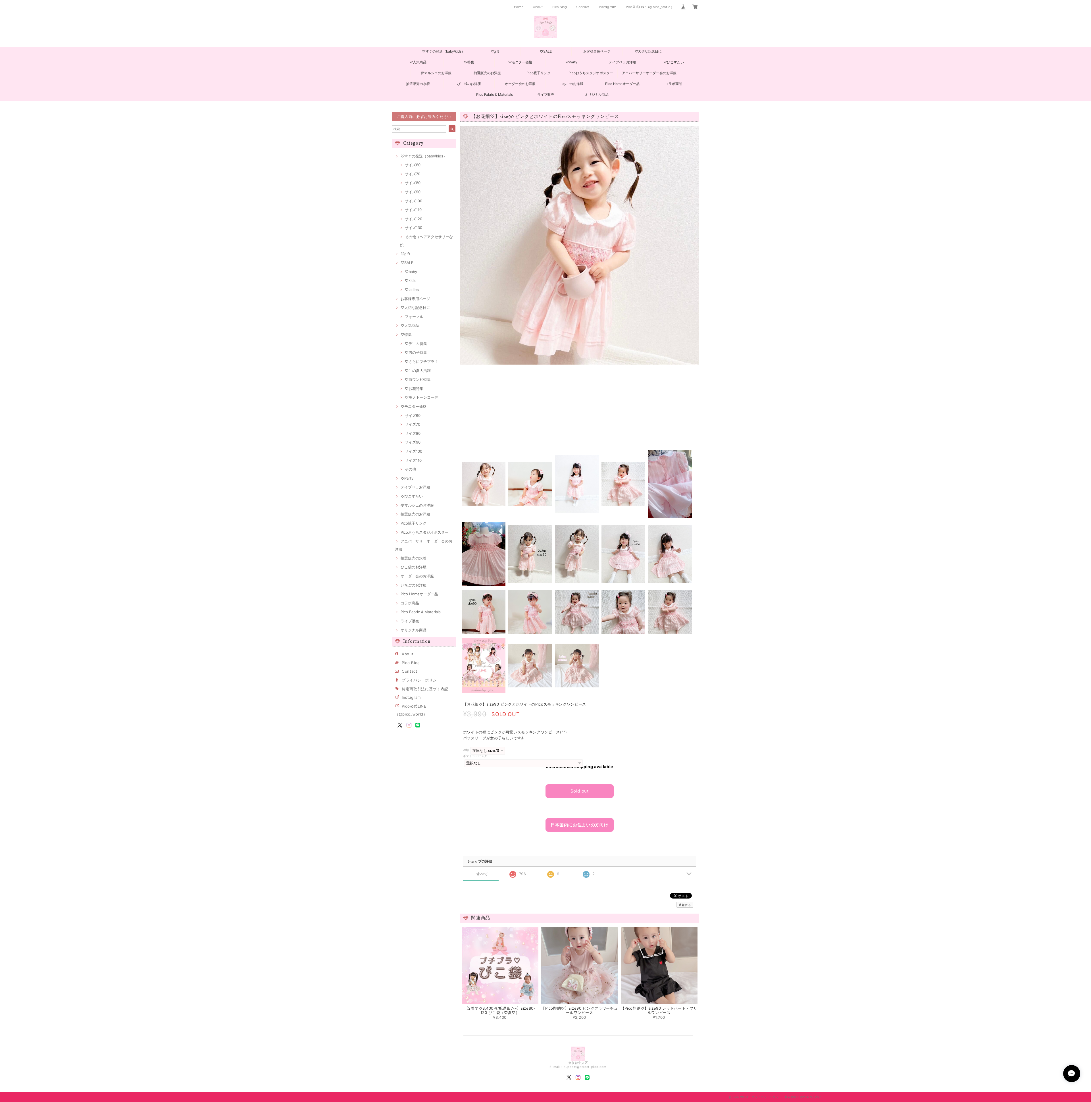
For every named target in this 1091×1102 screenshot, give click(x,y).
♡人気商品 (417, 62)
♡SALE (546, 51)
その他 (410, 469)
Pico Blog (559, 7)
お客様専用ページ (597, 51)
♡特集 (469, 62)
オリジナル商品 (597, 94)
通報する (685, 904)
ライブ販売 (545, 94)
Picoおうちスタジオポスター (591, 73)
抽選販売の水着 (418, 84)
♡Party (571, 62)
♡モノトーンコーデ (421, 397)
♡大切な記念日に (648, 51)
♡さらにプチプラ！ (421, 361)
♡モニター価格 (520, 62)
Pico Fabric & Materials (494, 94)
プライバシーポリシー (421, 680)
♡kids (410, 280)
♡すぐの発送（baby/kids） (443, 51)
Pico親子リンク (538, 73)
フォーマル (414, 316)
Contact (582, 7)
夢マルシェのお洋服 (436, 73)
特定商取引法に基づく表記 (425, 689)
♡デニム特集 (416, 343)
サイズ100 (413, 201)
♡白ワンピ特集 (418, 379)
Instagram (608, 7)
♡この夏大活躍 (418, 370)
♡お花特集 (414, 388)
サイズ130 (413, 227)
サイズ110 (413, 209)
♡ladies (412, 289)
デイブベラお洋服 (622, 62)
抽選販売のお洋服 (487, 73)
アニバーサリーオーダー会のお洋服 (649, 73)
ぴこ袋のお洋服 (469, 84)
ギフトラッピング (475, 756)
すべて (482, 874)
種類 (466, 750)
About (538, 7)
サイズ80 (412, 182)
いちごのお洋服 (571, 84)
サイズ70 (412, 174)
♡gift (494, 51)
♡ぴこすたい (673, 62)
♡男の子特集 (416, 352)
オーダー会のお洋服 (520, 84)
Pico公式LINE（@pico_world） (650, 7)
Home (519, 7)
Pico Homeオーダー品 (622, 84)
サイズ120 (413, 219)
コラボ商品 (673, 84)
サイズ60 (412, 165)
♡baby (411, 271)
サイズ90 (412, 192)
